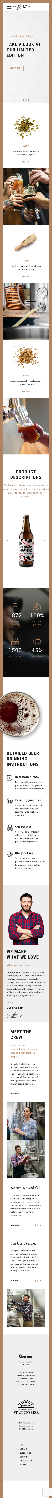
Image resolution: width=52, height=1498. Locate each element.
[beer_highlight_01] (26, 541)
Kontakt (23, 1465)
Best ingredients (27, 777)
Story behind (24, 853)
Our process (23, 826)
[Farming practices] (10, 801)
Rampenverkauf (26, 1461)
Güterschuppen (26, 1453)
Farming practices (28, 800)
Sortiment (24, 1457)
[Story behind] (10, 854)
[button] (8, 56)
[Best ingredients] (10, 778)
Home (22, 1445)
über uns (23, 1449)
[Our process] (10, 827)
